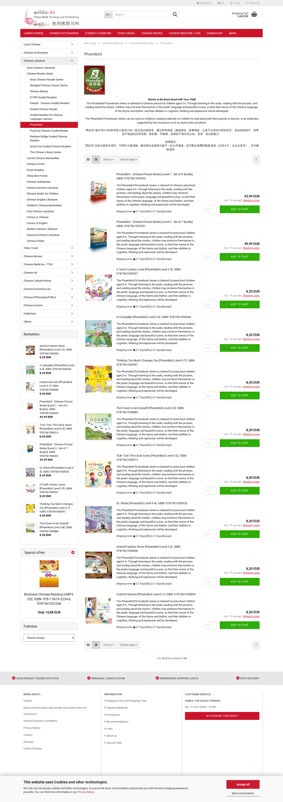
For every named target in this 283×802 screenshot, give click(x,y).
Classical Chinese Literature (43, 235)
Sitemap (28, 741)
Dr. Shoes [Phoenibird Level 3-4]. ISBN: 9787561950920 (151, 503)
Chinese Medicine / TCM (184, 33)
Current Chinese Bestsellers (43, 158)
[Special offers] (73, 552)
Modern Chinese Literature (42, 229)
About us (111, 735)
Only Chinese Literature (40, 211)
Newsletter (205, 3)
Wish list (254, 3)
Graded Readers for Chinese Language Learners (46, 116)
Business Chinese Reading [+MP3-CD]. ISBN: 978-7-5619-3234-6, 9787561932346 (49, 599)
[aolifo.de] (60, 17)
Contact (28, 734)
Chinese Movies (152, 33)
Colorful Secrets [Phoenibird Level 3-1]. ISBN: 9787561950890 (156, 594)
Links (109, 728)
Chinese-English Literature (42, 199)
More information (243, 793)
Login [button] (236, 3)
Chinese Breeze (39, 91)
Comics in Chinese (37, 217)
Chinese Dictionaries (64, 33)
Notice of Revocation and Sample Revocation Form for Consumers (55, 711)
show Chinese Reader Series (46, 79)
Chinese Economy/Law (37, 289)
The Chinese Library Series (45, 152)
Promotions (113, 714)
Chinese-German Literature (42, 187)
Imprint (27, 700)
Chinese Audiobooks (39, 181)
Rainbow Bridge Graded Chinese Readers (48, 138)
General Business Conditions (40, 720)
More (232, 33)
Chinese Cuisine (33, 305)
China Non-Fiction (37, 175)
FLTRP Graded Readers (43, 97)
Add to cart (240, 209)
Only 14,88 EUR (49, 612)
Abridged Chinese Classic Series (49, 85)
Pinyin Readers (35, 170)
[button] (221, 3)
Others (27, 321)
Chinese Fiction (36, 164)
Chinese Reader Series (40, 73)
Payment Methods (117, 707)
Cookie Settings (32, 748)
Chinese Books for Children (42, 193)
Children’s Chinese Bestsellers (44, 205)
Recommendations (117, 721)
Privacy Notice (85, 792)
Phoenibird (36, 124)
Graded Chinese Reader (43, 109)
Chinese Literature (98, 33)
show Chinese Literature (41, 67)
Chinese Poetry (35, 241)
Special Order (114, 742)
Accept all (243, 784)
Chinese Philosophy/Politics (40, 297)
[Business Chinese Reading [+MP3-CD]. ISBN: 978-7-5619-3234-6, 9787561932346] (49, 573)
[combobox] (108, 160)
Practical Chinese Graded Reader (49, 130)
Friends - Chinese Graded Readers (50, 103)
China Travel (126, 33)
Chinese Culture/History (37, 280)
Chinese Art (215, 33)
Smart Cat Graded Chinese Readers (50, 146)
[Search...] (175, 14)
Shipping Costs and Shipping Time (126, 700)
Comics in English (37, 223)
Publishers (30, 313)
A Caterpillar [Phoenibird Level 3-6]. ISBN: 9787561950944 (153, 317)
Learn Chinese (33, 33)
